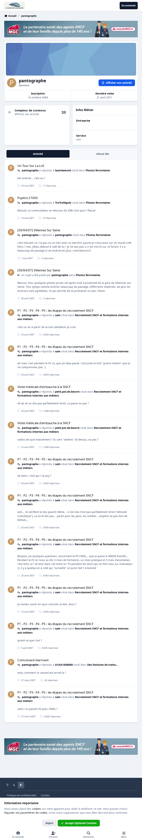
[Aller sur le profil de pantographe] (11, 168)
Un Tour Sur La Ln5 (30, 166)
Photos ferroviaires (98, 170)
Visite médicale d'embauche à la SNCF (44, 387)
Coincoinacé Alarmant (33, 660)
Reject (49, 823)
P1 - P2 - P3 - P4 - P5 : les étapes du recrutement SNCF (55, 310)
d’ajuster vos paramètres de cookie (25, 812)
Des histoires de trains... (102, 664)
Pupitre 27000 (27, 198)
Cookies (45, 795)
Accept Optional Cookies (81, 823)
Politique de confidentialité (21, 795)
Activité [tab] (38, 154)
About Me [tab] (102, 154)
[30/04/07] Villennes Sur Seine (38, 230)
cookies (36, 808)
